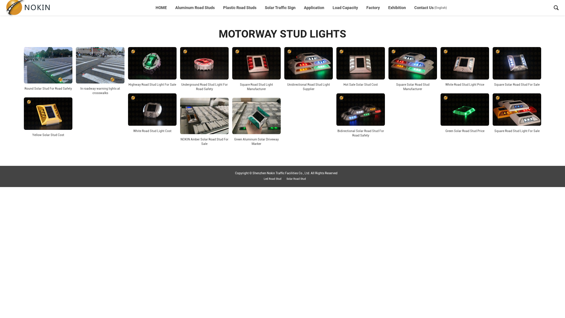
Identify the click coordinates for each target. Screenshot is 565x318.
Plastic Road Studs (239, 7)
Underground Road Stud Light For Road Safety (204, 87)
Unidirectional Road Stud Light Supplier (308, 87)
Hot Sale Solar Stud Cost (360, 84)
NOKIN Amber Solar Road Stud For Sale (204, 142)
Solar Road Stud (296, 178)
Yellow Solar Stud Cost (48, 135)
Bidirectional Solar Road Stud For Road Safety (360, 133)
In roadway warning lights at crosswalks (100, 91)
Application (314, 7)
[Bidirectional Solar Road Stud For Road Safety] (360, 109)
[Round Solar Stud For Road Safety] (48, 65)
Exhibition (397, 7)
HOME (161, 7)
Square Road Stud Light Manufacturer (256, 87)
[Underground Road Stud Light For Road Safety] (204, 63)
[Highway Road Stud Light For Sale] (152, 63)
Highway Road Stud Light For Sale (152, 84)
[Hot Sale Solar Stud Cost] (360, 63)
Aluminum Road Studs (195, 7)
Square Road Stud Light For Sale (517, 130)
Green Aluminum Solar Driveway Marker (256, 142)
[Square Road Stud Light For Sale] (517, 109)
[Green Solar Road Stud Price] (465, 109)
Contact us (424, 7)
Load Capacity (345, 7)
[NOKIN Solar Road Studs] (28, 7)
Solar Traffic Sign (280, 7)
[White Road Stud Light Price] (465, 63)
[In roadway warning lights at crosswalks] (100, 65)
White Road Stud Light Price (464, 84)
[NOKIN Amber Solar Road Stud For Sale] (204, 116)
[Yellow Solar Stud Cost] (48, 113)
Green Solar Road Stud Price (464, 130)
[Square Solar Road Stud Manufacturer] (412, 63)
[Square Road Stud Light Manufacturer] (256, 63)
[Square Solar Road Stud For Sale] (517, 63)
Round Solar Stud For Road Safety (48, 88)
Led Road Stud (272, 178)
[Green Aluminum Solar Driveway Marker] (256, 116)
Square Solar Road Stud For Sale (517, 84)
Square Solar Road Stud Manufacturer (412, 87)
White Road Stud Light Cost (152, 130)
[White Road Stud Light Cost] (152, 109)
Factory (373, 7)
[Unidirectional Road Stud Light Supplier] (308, 63)
